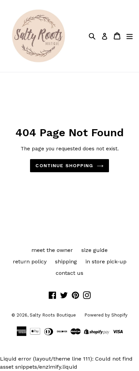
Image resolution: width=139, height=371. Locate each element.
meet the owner (52, 250)
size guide (94, 250)
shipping (66, 261)
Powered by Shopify (106, 315)
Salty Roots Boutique (53, 315)
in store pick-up (106, 261)
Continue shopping (64, 165)
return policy (30, 261)
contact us (69, 273)
